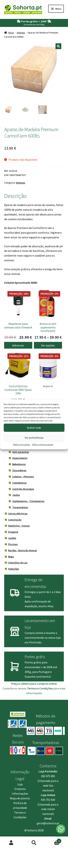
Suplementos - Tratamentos (28, 501)
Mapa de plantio (20, 798)
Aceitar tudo (34, 427)
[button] (58, 46)
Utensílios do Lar (17, 562)
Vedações (13, 568)
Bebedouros (19, 464)
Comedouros (19, 482)
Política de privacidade (42, 444)
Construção (14, 519)
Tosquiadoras (20, 507)
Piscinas (13, 544)
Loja (20, 784)
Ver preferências (34, 437)
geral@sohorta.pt (48, 823)
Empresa (20, 789)
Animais (21, 32)
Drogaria (13, 531)
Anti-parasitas (20, 452)
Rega (11, 556)
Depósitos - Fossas (19, 525)
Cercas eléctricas (18, 513)
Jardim (12, 538)
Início (11, 32)
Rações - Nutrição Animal (22, 550)
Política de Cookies (21, 444)
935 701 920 (48, 800)
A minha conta (11, 843)
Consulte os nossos (28, 688)
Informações (20, 793)
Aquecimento (19, 458)
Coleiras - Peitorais (23, 476)
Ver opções (48, 345)
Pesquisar (34, 843)
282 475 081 (48, 776)
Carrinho (52, 839)
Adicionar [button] (18, 345)
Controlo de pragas (23, 489)
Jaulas (16, 495)
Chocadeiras (19, 470)
